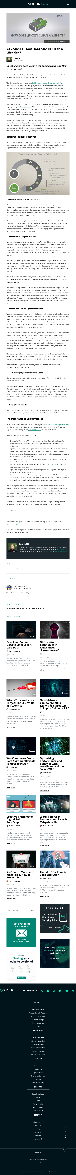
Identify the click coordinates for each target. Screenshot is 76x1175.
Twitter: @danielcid (61, 551)
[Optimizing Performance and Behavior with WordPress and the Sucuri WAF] (55, 746)
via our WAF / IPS (35, 430)
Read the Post (10, 669)
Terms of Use (38, 1152)
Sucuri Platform (41, 568)
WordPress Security (38, 608)
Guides (38, 1101)
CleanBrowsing (62, 549)
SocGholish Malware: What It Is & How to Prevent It (19, 874)
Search (31, 910)
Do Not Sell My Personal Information (38, 1159)
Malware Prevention (38, 1048)
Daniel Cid (17, 58)
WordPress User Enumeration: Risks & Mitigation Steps (53, 819)
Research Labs (38, 1104)
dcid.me (48, 551)
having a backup (26, 107)
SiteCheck (38, 1097)
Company (38, 1115)
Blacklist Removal (38, 1051)
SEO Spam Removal (38, 1054)
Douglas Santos (14, 709)
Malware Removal (38, 1044)
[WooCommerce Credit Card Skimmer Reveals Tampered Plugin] (21, 746)
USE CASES (38, 1059)
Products (38, 1002)
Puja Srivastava (47, 712)
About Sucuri (38, 1122)
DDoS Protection (38, 1038)
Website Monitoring (54, 568)
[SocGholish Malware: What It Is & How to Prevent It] (21, 859)
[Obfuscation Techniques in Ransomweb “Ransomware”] (55, 630)
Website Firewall (38, 1010)
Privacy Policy (38, 1156)
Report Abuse (38, 1107)
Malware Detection (38, 1041)
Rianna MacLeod (47, 826)
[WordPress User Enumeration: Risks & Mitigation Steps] (55, 804)
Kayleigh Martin (14, 651)
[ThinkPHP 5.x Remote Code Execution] (55, 859)
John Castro (46, 878)
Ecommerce (38, 1069)
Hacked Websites (11, 568)
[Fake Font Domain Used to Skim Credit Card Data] (21, 630)
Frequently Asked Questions (38, 1163)
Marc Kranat (46, 773)
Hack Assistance (38, 1023)
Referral (38, 1132)
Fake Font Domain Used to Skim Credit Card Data (18, 644)
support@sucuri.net (13, 524)
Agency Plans (38, 1073)
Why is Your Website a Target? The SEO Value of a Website (20, 702)
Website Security (25, 608)
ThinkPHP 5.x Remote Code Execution (53, 873)
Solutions (38, 1030)
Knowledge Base (38, 1094)
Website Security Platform (38, 1013)
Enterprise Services (38, 1076)
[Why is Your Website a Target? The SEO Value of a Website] (21, 688)
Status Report (38, 1111)
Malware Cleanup (24, 568)
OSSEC (52, 464)
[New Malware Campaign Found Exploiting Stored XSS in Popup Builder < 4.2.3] (55, 688)
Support (38, 1087)
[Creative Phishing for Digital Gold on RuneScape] (21, 804)
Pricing (38, 1026)
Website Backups (38, 1020)
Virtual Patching (38, 1083)
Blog (38, 1129)
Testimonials (38, 1139)
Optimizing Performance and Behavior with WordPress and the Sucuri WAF (52, 763)
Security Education (12, 608)
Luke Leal (45, 654)
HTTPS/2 (38, 1079)
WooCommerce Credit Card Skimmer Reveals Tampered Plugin (20, 760)
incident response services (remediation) (46, 83)
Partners (38, 1136)
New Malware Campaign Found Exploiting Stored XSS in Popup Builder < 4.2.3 (54, 704)
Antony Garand (14, 826)
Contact (38, 1125)
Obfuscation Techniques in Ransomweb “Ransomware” (49, 646)
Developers (38, 1066)
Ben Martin (13, 767)
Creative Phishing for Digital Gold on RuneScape (19, 819)
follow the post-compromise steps (57, 425)
